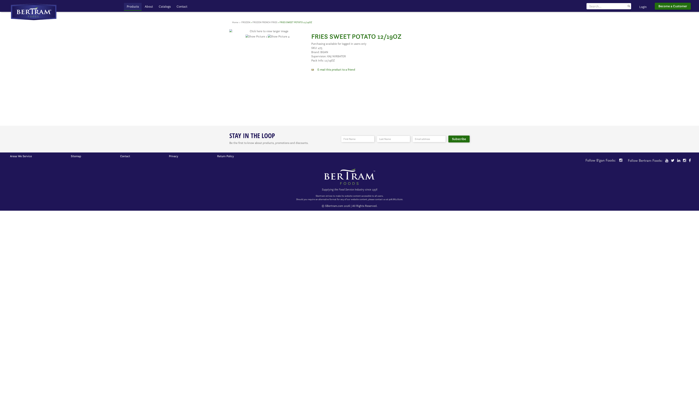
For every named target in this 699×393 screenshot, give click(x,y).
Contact (182, 6)
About (149, 6)
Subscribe (459, 139)
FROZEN (245, 22)
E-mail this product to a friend (336, 70)
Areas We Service (21, 156)
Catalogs (165, 6)
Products (133, 6)
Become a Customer (672, 6)
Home (235, 22)
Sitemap (76, 156)
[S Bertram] (33, 11)
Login (643, 7)
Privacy (173, 156)
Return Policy (225, 156)
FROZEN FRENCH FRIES (264, 22)
